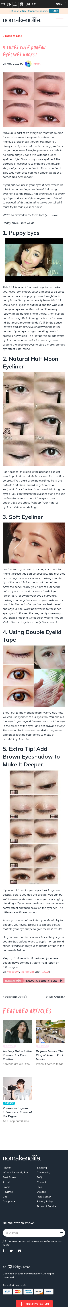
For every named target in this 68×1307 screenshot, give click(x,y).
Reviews (8, 1191)
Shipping (42, 1167)
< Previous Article (15, 997)
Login (58, 4)
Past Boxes (9, 1177)
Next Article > (55, 997)
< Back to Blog (12, 36)
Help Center (44, 1196)
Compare (8, 1201)
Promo (6, 1187)
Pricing (7, 1167)
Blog (39, 1187)
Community (43, 1172)
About (6, 1182)
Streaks (41, 1191)
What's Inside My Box (15, 1172)
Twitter (44, 971)
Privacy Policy (45, 1201)
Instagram (27, 971)
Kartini (36, 63)
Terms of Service (46, 1206)
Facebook (13, 971)
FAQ (39, 1177)
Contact (41, 1182)
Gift (5, 1196)
